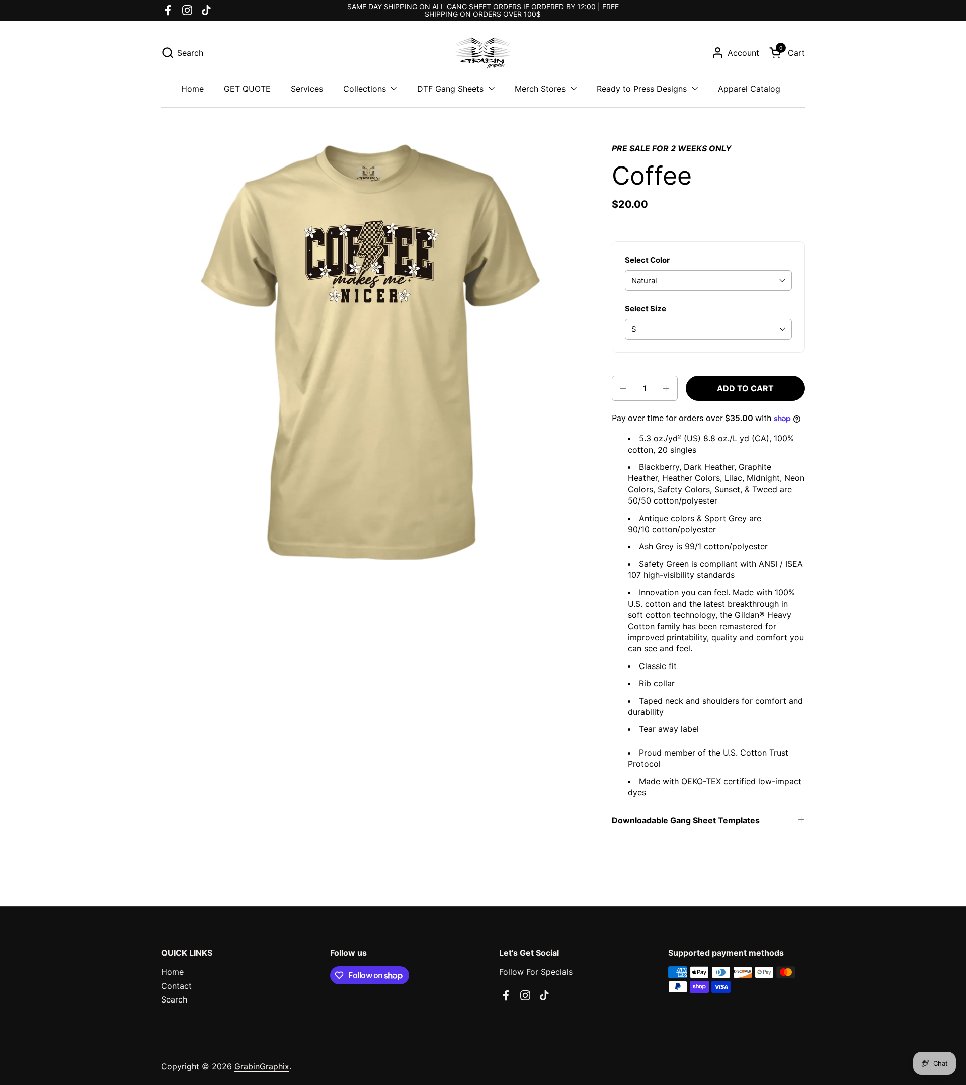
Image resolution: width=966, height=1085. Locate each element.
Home (172, 972)
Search (174, 999)
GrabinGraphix (261, 1066)
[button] (182, 52)
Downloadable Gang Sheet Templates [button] (686, 820)
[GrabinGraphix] (483, 52)
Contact (176, 986)
